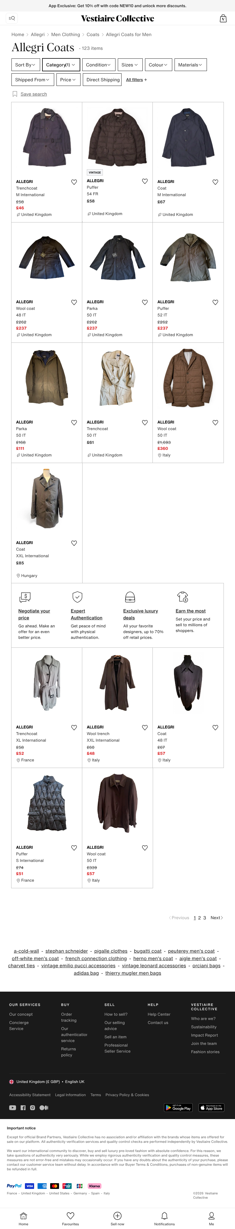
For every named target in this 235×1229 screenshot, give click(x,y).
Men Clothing (65, 34)
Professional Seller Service (117, 1048)
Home (17, 34)
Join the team (204, 1044)
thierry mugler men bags (133, 973)
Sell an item (115, 1037)
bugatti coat (148, 951)
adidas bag (86, 973)
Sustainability (204, 1027)
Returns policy (68, 1052)
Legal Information (70, 1095)
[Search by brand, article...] (12, 18)
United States (59, 1193)
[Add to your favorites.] (74, 182)
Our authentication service (75, 1035)
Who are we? (203, 1019)
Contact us (158, 1023)
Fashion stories (205, 1052)
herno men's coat (153, 958)
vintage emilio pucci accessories (78, 965)
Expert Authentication (87, 614)
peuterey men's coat (191, 951)
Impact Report (204, 1035)
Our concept (21, 1014)
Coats (93, 34)
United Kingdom (33, 1193)
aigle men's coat (198, 958)
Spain (95, 1193)
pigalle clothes (111, 951)
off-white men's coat (35, 958)
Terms (95, 1095)
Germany (80, 1193)
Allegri (37, 34)
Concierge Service (19, 1026)
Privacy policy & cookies (127, 1095)
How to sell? (116, 1014)
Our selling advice (114, 1026)
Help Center (159, 1014)
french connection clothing (96, 958)
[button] (223, 18)
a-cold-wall (26, 951)
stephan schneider (67, 951)
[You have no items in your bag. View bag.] (223, 18)
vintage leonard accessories (154, 965)
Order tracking (69, 1017)
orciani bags (207, 965)
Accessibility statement (29, 1095)
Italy (107, 1193)
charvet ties (21, 965)
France (12, 1193)
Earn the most (191, 610)
